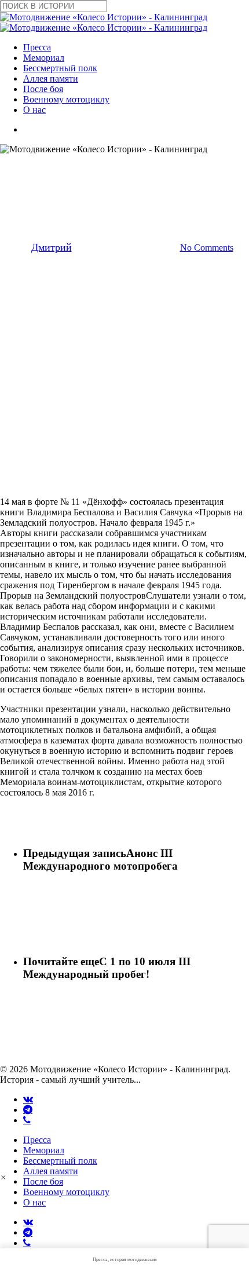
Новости (142, 166)
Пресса (37, 1140)
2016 (98, 166)
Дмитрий (51, 247)
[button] (3, 1177)
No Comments (206, 247)
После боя (43, 1181)
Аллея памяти (50, 1171)
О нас (34, 1202)
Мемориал (43, 1150)
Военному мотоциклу (66, 1192)
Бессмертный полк (60, 1161)
